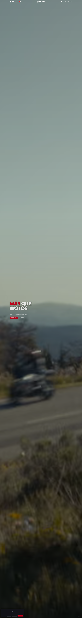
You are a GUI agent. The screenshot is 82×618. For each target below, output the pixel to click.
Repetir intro (78, 616)
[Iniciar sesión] (64, 1)
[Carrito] (66, 1)
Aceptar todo (20, 615)
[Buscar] (62, 1)
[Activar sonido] (75, 616)
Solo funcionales (15, 615)
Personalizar (9, 615)
